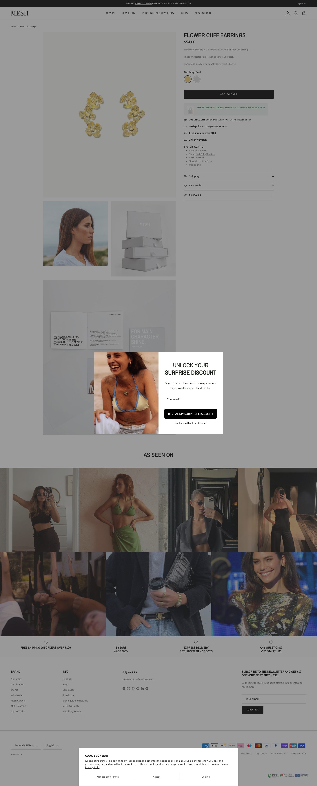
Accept (156, 777)
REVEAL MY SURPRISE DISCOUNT (190, 413)
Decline (206, 777)
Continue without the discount (190, 423)
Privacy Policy (92, 767)
